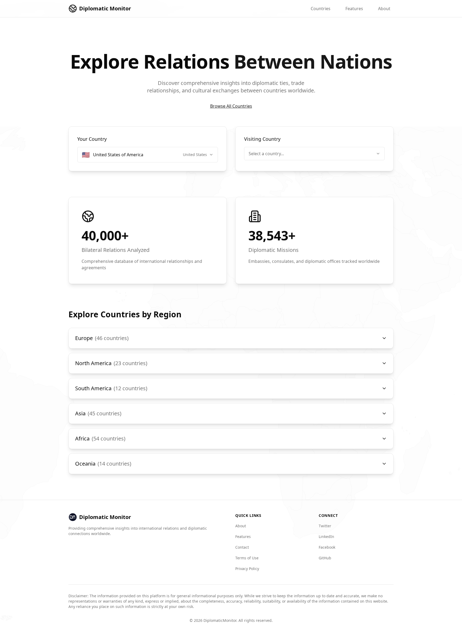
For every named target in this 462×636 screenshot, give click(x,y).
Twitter (325, 525)
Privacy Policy (247, 568)
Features (354, 8)
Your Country (92, 139)
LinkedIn (326, 536)
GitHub (325, 557)
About (384, 8)
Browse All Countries (231, 106)
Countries (320, 8)
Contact (242, 547)
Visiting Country (262, 139)
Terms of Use (247, 557)
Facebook (327, 547)
